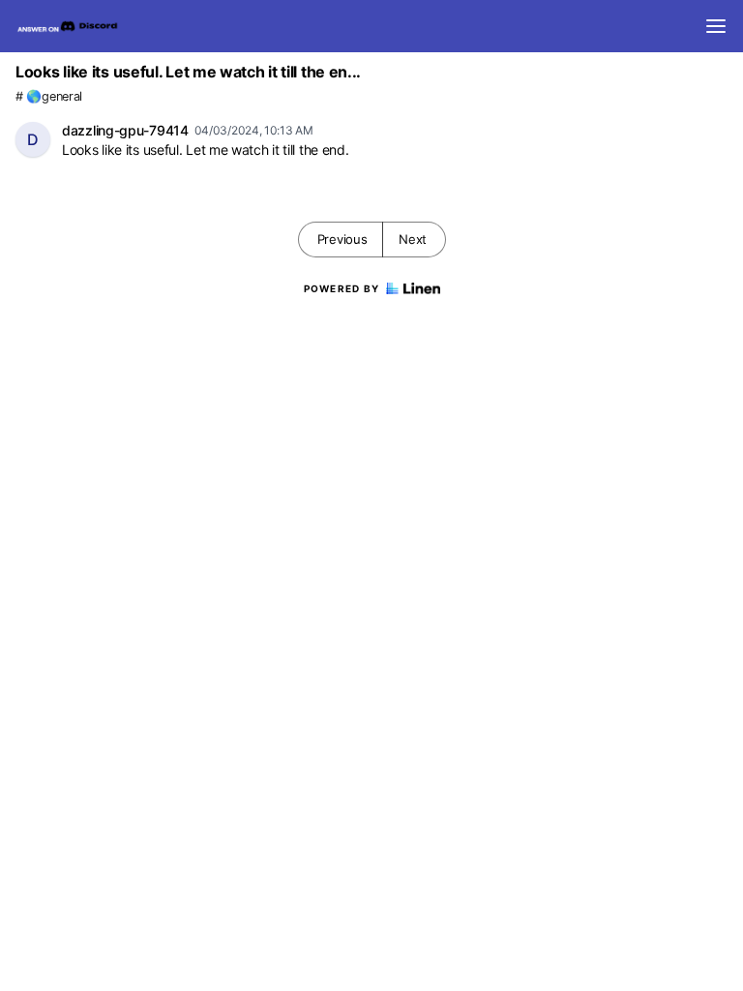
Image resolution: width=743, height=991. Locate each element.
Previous (342, 239)
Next (413, 239)
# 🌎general (48, 96)
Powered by (342, 288)
